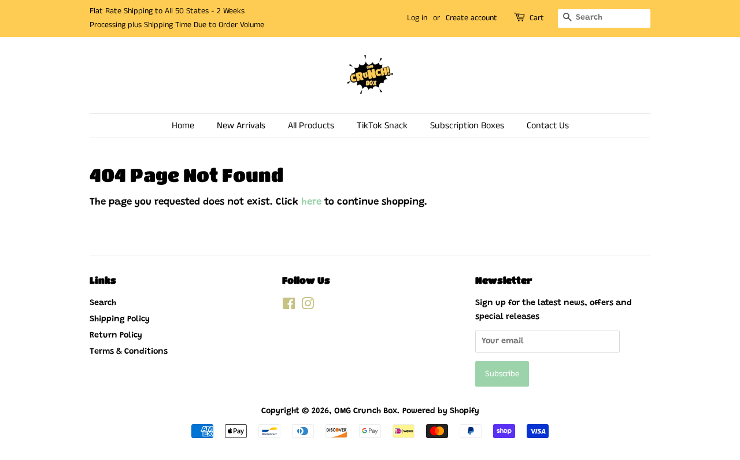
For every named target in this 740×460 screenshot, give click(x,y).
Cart (537, 18)
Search (103, 303)
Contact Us (548, 125)
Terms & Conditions (129, 351)
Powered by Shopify (440, 411)
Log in (417, 18)
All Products (311, 125)
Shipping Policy (120, 319)
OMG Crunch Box (365, 411)
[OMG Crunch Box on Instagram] (307, 306)
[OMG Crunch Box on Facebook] (288, 306)
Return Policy (116, 335)
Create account (471, 18)
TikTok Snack (382, 125)
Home (183, 125)
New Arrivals (241, 125)
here (311, 202)
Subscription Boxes (467, 125)
